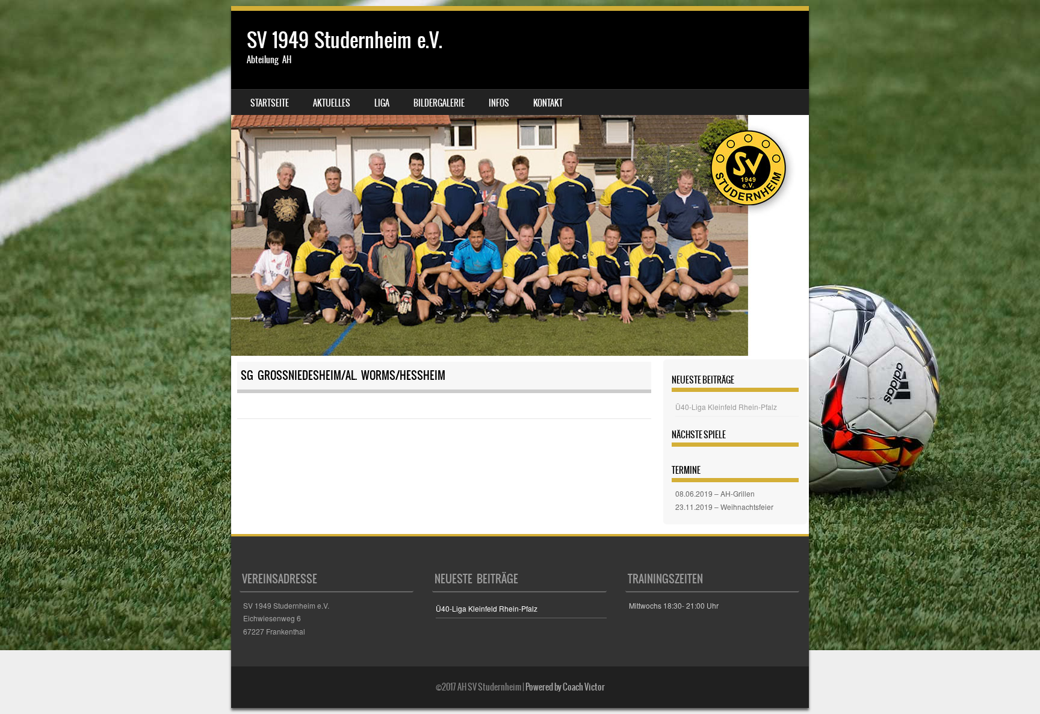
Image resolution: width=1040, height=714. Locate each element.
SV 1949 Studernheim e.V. (344, 40)
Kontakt (548, 103)
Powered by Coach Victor (565, 687)
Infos (499, 103)
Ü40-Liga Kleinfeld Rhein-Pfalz (726, 407)
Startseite (269, 103)
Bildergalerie (439, 103)
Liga (381, 103)
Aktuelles (331, 103)
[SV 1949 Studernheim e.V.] (520, 183)
